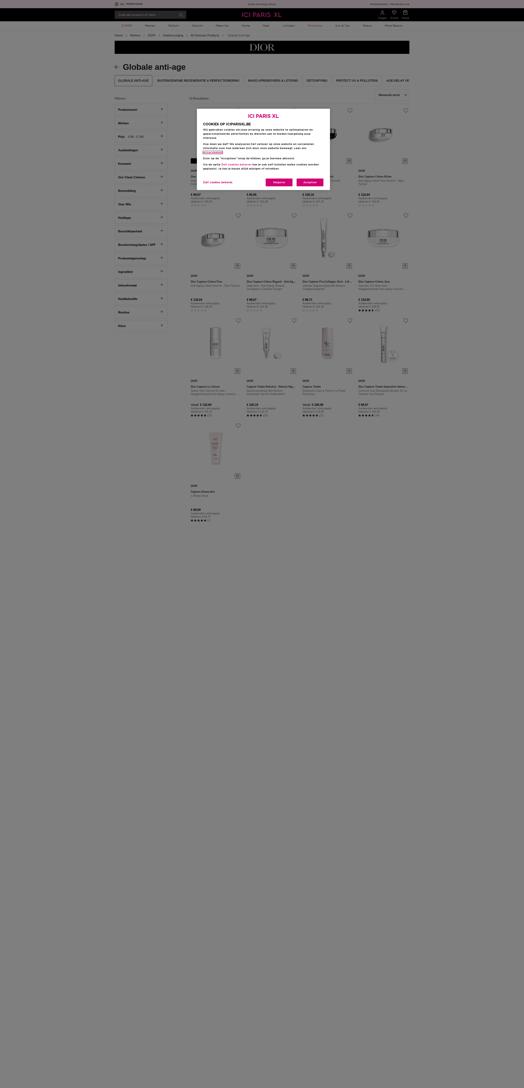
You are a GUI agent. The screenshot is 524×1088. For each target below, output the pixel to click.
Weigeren (279, 182)
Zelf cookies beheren (218, 182)
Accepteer (310, 182)
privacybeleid (212, 152)
